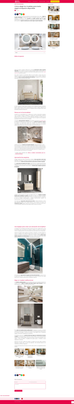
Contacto (47, 1)
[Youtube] (20, 398)
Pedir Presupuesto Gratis (55, 1)
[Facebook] (15, 14)
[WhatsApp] (21, 14)
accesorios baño (43, 120)
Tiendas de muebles (42, 1)
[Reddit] (24, 14)
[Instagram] (18, 398)
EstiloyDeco (17, 10)
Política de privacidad (17, 401)
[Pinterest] (22, 398)
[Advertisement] (30, 27)
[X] (17, 14)
